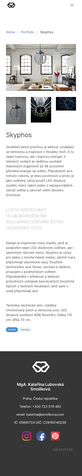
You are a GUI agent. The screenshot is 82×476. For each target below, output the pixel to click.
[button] (72, 5)
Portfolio (27, 32)
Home (10, 32)
